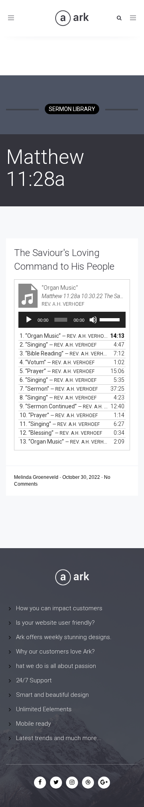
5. (57, 371)
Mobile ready (33, 723)
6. (58, 380)
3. (64, 353)
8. (58, 397)
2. (58, 344)
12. (61, 433)
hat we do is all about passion (56, 666)
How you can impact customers (59, 608)
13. (64, 441)
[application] (72, 320)
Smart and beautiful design (52, 694)
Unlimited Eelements (44, 709)
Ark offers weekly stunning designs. (64, 637)
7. (59, 388)
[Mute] (93, 320)
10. (59, 415)
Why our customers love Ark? (55, 651)
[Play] (29, 320)
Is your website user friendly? (55, 622)
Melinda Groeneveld (37, 477)
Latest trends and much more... (59, 738)
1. (64, 336)
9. (64, 406)
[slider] (111, 319)
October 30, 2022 (81, 477)
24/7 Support (34, 680)
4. (57, 362)
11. (60, 424)
